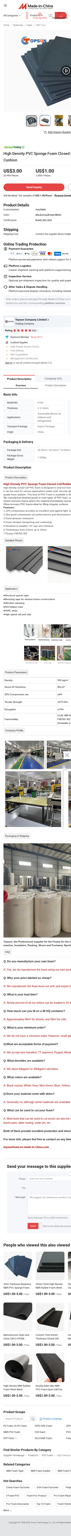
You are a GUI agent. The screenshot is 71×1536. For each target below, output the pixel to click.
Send (33, 1226)
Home (6, 25)
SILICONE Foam (43, 1438)
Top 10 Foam (43, 1503)
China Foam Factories (18, 1487)
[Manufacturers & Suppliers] (35, 6)
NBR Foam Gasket (40, 1470)
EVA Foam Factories (47, 1487)
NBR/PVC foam (11, 1432)
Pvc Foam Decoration (17, 1503)
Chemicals (18, 25)
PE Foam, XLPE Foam (15, 1425)
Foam (29, 25)
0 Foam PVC (12, 1495)
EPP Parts (8, 1438)
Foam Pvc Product (37, 1495)
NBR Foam (41, 25)
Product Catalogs (52, 1418)
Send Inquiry (34, 187)
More (6, 1510)
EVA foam (40, 1432)
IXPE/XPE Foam (43, 1425)
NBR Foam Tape (14, 1470)
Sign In (8, 362)
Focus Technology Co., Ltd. (43, 1522)
